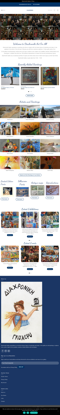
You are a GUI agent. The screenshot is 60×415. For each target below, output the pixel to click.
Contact (3, 401)
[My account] (54, 10)
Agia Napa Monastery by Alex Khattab (9, 87)
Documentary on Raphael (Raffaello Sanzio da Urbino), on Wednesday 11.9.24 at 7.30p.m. (50, 265)
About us (3, 392)
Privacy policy (34, 412)
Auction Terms (4, 376)
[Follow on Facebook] (2, 351)
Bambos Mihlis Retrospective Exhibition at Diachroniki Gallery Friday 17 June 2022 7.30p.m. (50, 231)
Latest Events (30, 243)
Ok (24, 412)
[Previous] (3, 27)
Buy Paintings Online (30, 23)
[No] (58, 411)
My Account (3, 382)
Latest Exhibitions (30, 209)
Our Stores (3, 395)
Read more (30, 236)
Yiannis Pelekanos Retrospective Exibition (10, 264)
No (28, 412)
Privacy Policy (14, 367)
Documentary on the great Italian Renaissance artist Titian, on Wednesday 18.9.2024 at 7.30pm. (30, 265)
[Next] (57, 27)
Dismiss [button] (36, 1)
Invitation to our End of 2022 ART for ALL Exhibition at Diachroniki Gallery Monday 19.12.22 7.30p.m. (10, 231)
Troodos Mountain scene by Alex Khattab (49, 87)
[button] (3, 10)
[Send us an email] (8, 351)
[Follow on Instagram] (5, 351)
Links (2, 398)
